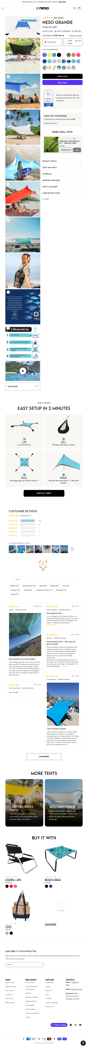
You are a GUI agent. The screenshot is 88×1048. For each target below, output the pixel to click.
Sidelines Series (11, 986)
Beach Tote (9, 998)
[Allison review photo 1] (25, 634)
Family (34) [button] (28, 590)
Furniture (8, 994)
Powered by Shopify (48, 1043)
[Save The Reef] (64, 61)
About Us (49, 990)
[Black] (59, 55)
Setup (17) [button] (14, 594)
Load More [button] (44, 757)
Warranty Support (32, 997)
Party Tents (9, 990)
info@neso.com (76, 989)
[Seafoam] (49, 61)
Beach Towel (9, 1002)
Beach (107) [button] (14, 586)
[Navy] (44, 61)
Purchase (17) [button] (61, 590)
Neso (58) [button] (43, 586)
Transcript (13, 386)
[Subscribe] (41, 964)
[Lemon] (49, 55)
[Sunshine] (54, 67)
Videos (48, 986)
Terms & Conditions (33, 1013)
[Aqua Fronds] (73, 61)
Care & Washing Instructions (31, 988)
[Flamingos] (78, 61)
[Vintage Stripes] (49, 67)
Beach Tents (9, 982)
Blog (47, 994)
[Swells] (59, 67)
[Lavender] (54, 61)
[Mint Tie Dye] (59, 61)
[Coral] (73, 55)
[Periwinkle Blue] (44, 55)
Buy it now (62, 83)
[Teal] (54, 55)
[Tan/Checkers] (69, 67)
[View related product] (21, 874)
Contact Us (50, 1006)
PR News (49, 998)
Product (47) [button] (15, 590)
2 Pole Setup (51, 42)
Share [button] (47, 199)
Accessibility (30, 1005)
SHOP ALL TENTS (44, 493)
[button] (2, 8)
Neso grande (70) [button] (29, 586)
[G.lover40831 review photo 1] (63, 704)
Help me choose (76, 35)
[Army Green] (69, 55)
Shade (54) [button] (54, 586)
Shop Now (62, 2)
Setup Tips (49, 982)
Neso (40, 1043)
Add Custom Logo (50, 123)
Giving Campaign (52, 1002)
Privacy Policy (31, 1009)
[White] (64, 55)
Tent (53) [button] (65, 586)
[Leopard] (44, 67)
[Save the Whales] (69, 61)
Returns (28, 993)
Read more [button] (65, 666)
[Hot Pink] (78, 55)
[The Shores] (73, 67)
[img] (14, 606)
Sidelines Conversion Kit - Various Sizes (69, 142)
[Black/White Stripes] (64, 67)
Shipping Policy (31, 1001)
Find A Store (30, 982)
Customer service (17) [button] (44, 590)
